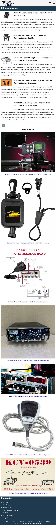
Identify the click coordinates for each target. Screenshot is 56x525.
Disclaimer (30, 521)
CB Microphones (7, 515)
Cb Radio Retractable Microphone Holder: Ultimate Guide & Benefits (28, 243)
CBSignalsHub (24, 523)
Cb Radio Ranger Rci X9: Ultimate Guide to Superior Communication (28, 360)
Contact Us (39, 521)
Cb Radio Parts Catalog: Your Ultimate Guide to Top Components (28, 302)
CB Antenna (6, 505)
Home (7, 521)
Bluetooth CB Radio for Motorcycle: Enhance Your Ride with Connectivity (28, 174)
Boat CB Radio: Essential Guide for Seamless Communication (28, 396)
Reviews (5, 512)
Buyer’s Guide (6, 507)
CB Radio (5, 502)
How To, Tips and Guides (10, 510)
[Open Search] (50, 3)
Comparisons (6, 518)
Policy (14, 521)
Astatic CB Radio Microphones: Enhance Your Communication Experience (28, 455)
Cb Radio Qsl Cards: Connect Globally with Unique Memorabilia (28, 493)
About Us (22, 521)
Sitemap (48, 521)
